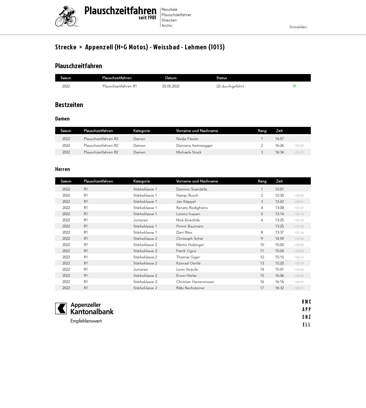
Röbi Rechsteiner (190, 287)
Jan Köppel (186, 201)
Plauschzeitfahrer (176, 14)
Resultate (169, 9)
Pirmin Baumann (190, 226)
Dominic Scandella (191, 189)
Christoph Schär (189, 238)
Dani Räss (184, 232)
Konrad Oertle (188, 263)
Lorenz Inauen (188, 213)
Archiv (167, 25)
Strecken (169, 20)
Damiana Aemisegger (194, 145)
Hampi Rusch (187, 195)
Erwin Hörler (186, 275)
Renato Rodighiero (192, 207)
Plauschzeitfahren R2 (101, 138)
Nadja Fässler (187, 138)
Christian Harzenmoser (195, 281)
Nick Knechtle (188, 220)
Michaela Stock (188, 152)
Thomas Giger (188, 257)
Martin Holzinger (190, 244)
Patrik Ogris (186, 250)
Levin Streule (187, 269)
